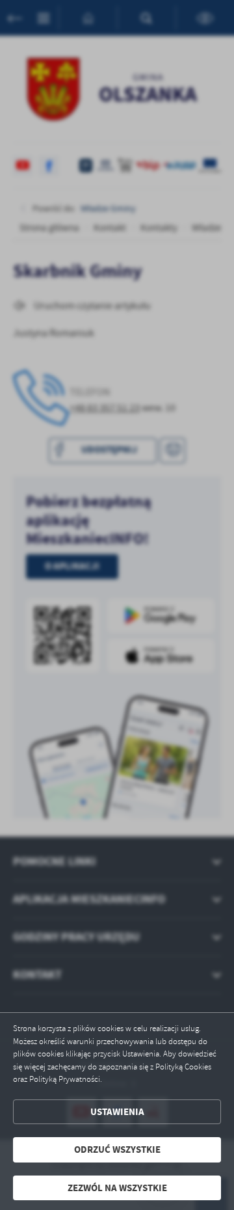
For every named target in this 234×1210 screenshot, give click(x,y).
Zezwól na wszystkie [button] (117, 1187)
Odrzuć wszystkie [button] (117, 1149)
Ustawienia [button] (117, 1111)
